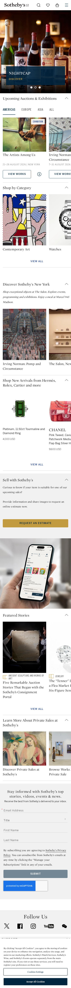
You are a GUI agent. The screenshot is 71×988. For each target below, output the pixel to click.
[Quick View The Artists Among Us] (39, 174)
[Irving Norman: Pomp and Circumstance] (24, 335)
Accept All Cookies (35, 981)
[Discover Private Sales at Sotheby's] (24, 749)
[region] (35, 963)
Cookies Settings (35, 971)
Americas (9, 110)
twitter (6, 926)
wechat (64, 926)
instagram (33, 926)
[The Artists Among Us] (24, 135)
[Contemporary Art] (24, 220)
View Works (17, 174)
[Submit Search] (38, 5)
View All (37, 261)
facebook (20, 926)
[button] (37, 98)
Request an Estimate (35, 523)
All (51, 110)
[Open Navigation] (66, 5)
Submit (35, 873)
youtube (49, 926)
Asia (40, 110)
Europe (27, 110)
